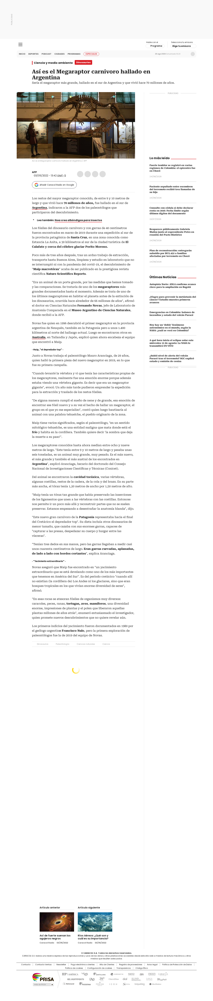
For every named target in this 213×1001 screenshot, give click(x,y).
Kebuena (161, 979)
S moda (125, 983)
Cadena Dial (124, 979)
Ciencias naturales (86, 644)
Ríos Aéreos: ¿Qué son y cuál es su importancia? (93, 937)
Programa (156, 45)
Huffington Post (74, 979)
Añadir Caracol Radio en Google (57, 184)
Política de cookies (74, 968)
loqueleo (139, 983)
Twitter (88, 174)
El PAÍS (70, 974)
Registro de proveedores (130, 964)
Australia (38, 337)
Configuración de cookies (99, 968)
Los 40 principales (83, 974)
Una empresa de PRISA (43, 977)
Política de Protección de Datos (177, 964)
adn (151, 974)
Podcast (46, 54)
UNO (91, 979)
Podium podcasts (99, 983)
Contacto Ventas (43, 964)
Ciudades (59, 54)
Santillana (98, 974)
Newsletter (186, 54)
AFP (34, 172)
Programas (74, 54)
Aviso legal (152, 964)
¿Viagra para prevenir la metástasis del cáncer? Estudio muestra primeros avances (173, 300)
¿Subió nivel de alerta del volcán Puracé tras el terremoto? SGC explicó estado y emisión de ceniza (172, 358)
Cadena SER (130, 974)
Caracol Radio (106, 44)
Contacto (25, 964)
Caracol (162, 974)
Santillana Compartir (115, 974)
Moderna (84, 983)
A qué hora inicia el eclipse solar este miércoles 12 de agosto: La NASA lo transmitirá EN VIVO (172, 343)
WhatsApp (102, 174)
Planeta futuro (148, 979)
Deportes (33, 54)
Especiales (91, 54)
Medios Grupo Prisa (43, 984)
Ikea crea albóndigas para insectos (78, 220)
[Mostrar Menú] (20, 44)
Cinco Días (112, 979)
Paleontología (62, 644)
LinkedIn (95, 174)
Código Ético (142, 968)
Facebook (80, 174)
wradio (100, 979)
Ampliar (129, 98)
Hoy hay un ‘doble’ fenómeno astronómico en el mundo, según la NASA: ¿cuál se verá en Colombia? (170, 328)
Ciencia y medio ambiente (53, 63)
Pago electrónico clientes (83, 964)
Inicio (22, 54)
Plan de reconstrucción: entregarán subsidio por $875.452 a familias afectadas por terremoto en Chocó (171, 253)
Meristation (155, 983)
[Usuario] (193, 54)
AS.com (141, 974)
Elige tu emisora (181, 46)
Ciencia (106, 644)
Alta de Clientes (106, 964)
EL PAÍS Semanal (135, 979)
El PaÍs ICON (112, 983)
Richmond (68, 983)
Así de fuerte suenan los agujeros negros (55, 937)
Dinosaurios (42, 644)
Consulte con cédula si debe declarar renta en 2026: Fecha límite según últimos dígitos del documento (171, 211)
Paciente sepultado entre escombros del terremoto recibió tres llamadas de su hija (172, 189)
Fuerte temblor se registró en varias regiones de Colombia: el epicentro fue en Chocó (172, 168)
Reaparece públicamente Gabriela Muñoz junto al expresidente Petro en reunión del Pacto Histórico (172, 232)
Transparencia (123, 968)
